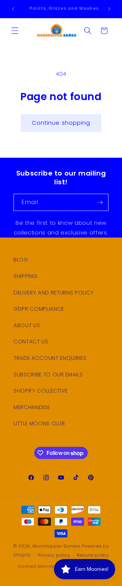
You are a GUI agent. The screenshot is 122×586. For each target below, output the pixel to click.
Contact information (41, 566)
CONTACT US (31, 341)
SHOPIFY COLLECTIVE (41, 390)
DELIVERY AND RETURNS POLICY (54, 292)
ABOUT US (27, 325)
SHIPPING (25, 276)
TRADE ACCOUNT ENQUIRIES (50, 358)
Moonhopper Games (56, 546)
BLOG (21, 259)
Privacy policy (54, 555)
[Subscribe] (100, 202)
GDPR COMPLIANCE (39, 308)
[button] (15, 31)
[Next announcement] (109, 9)
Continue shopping (61, 123)
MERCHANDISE (32, 407)
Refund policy (93, 555)
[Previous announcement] (13, 9)
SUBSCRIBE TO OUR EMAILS (48, 374)
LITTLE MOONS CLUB (39, 423)
